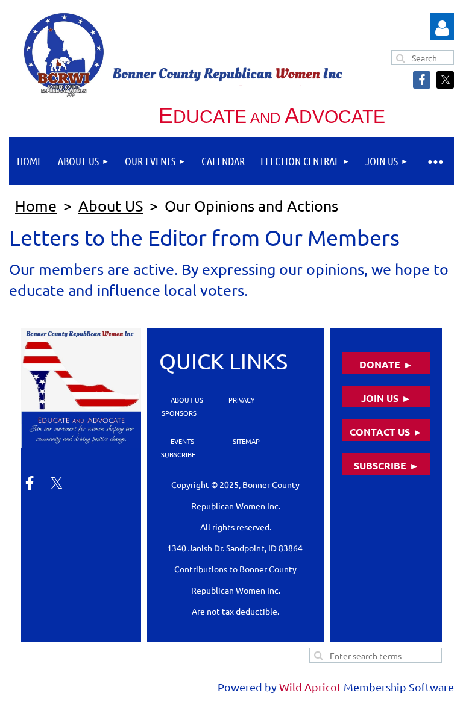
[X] (445, 80)
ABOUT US (187, 399)
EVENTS (181, 441)
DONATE (379, 364)
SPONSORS (179, 413)
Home (36, 205)
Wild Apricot (310, 686)
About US (110, 205)
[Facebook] (421, 80)
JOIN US (379, 398)
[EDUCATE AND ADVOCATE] (81, 388)
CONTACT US (380, 431)
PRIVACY (241, 399)
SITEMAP (246, 441)
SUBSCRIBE (177, 454)
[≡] (435, 161)
